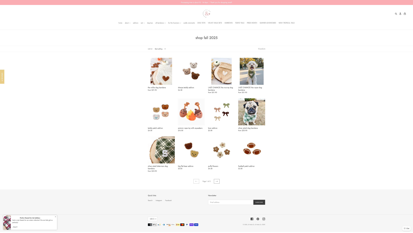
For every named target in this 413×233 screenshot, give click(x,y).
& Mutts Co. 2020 (260, 225)
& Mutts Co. (251, 225)
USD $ (152, 219)
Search (150, 200)
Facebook (168, 200)
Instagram (159, 200)
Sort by (150, 49)
